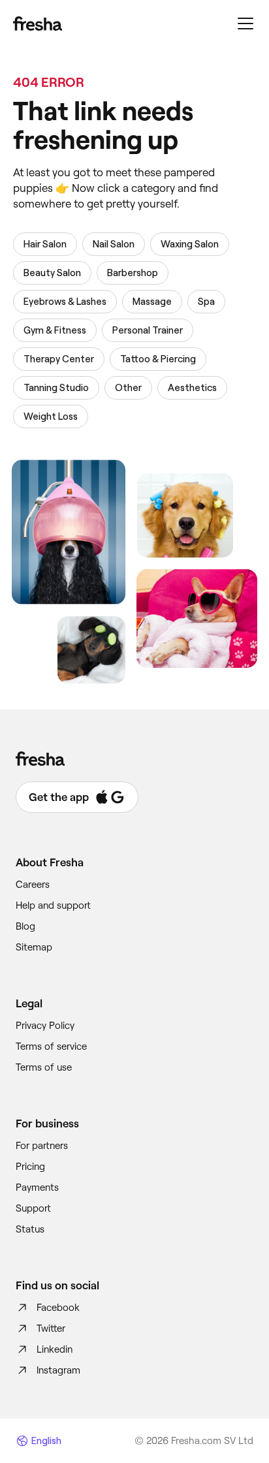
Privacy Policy (45, 1025)
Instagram (58, 1370)
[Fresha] (37, 23)
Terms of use (44, 1067)
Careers (33, 884)
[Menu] (245, 23)
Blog (25, 926)
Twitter (51, 1328)
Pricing (30, 1166)
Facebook (58, 1307)
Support (33, 1208)
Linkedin (54, 1349)
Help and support (53, 905)
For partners (42, 1146)
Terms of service (51, 1046)
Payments (37, 1187)
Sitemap (34, 947)
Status (30, 1229)
